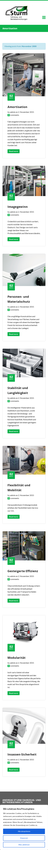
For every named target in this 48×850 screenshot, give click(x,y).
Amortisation (17, 107)
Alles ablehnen (24, 845)
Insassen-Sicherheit (22, 754)
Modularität (16, 658)
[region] (24, 827)
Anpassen (24, 838)
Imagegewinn (18, 207)
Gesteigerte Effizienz (23, 571)
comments (14, 115)
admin (12, 112)
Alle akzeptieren (24, 831)
